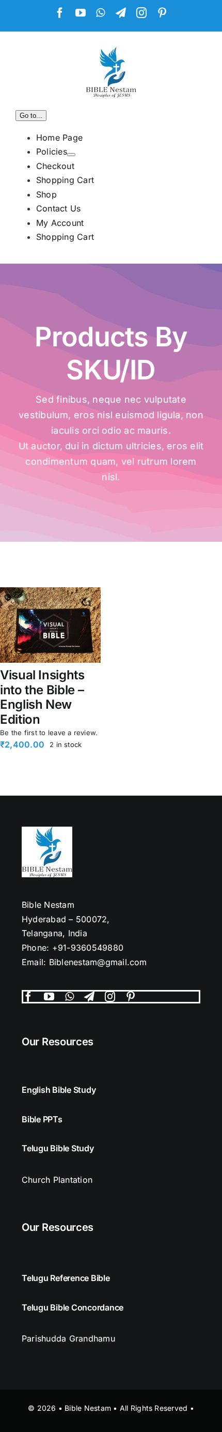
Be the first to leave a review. (49, 732)
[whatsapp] (69, 997)
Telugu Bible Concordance (72, 1307)
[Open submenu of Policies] (71, 154)
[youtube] (49, 997)
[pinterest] (130, 997)
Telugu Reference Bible (66, 1278)
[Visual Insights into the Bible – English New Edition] (50, 625)
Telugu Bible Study (58, 1148)
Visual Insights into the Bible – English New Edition (42, 697)
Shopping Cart (65, 237)
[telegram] (89, 997)
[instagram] (110, 997)
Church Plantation (57, 1180)
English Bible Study (59, 1090)
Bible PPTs (42, 1119)
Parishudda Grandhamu (68, 1338)
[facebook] (28, 997)
